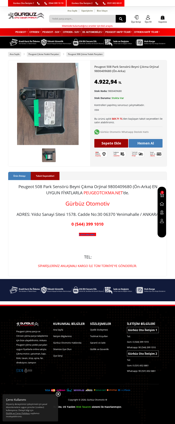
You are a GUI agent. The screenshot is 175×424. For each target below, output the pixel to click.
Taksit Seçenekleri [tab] (45, 175)
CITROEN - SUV (71, 32)
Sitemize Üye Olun (62, 349)
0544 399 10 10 (56, 3)
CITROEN (34, 32)
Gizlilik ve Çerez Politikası (18, 413)
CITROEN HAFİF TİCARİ (146, 32)
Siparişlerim (87, 10)
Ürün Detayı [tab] (19, 175)
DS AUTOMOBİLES (92, 32)
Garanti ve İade (97, 342)
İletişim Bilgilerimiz (62, 336)
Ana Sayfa (72, 10)
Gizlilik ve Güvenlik (99, 349)
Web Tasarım (83, 406)
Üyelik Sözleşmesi (99, 329)
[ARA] (121, 19)
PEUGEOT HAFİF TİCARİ (117, 32)
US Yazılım (69, 406)
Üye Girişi (58, 355)
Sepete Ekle (111, 143)
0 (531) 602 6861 (87, 234)
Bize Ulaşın (102, 10)
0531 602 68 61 (114, 3)
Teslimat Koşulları (99, 336)
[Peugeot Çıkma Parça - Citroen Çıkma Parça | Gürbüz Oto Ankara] (26, 15)
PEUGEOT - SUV (50, 32)
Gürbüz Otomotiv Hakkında (67, 342)
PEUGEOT (20, 32)
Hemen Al (145, 143)
